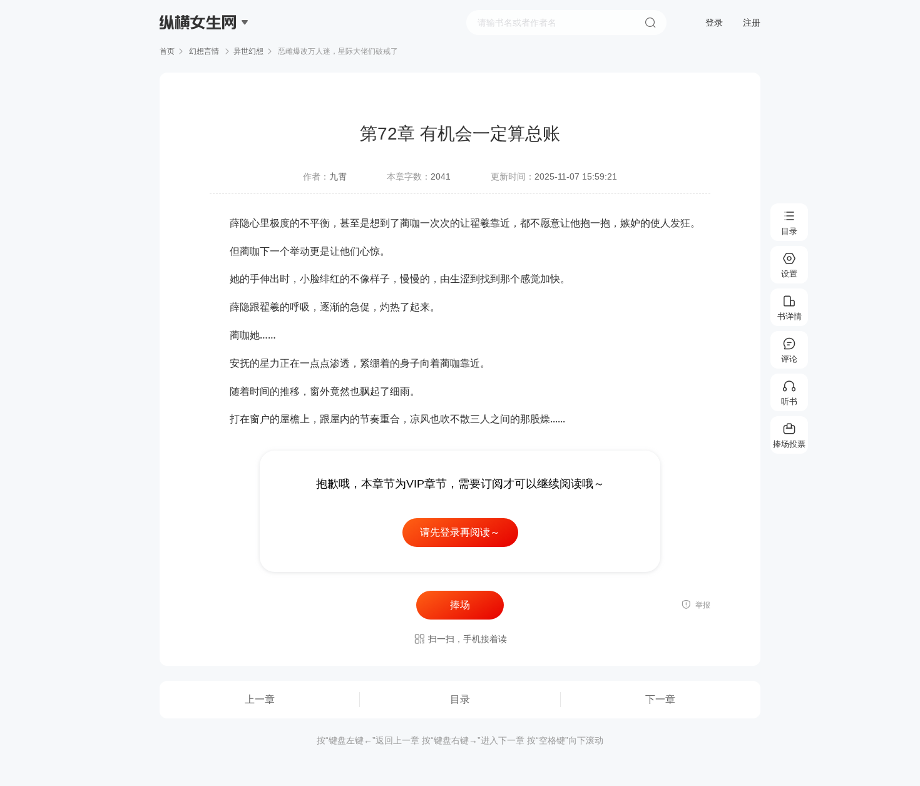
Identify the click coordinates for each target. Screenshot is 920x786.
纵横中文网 (199, 58)
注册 (751, 23)
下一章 (660, 699)
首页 (167, 51)
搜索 (650, 22)
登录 (714, 23)
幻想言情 (204, 51)
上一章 (260, 699)
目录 (460, 699)
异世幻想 (248, 51)
